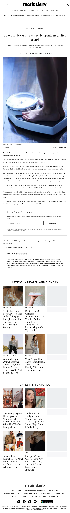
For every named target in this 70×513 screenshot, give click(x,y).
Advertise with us (30, 493)
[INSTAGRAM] (21, 254)
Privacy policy (46, 493)
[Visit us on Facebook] (29, 501)
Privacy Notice (53, 228)
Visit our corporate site (60, 506)
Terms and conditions (11, 493)
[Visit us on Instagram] (24, 501)
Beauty (23, 11)
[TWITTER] (19, 254)
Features (48, 53)
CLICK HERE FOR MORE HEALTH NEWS (17, 248)
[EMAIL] (26, 254)
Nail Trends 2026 (61, 16)
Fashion (15, 11)
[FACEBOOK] (17, 254)
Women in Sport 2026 (17, 16)
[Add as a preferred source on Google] (52, 501)
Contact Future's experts (35, 491)
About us (15, 496)
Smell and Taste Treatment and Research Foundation (44, 185)
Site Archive (17, 491)
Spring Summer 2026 (47, 16)
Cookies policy (61, 493)
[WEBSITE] (24, 254)
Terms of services (26, 228)
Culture (45, 11)
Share (7, 147)
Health (31, 11)
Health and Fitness (35, 28)
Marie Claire (23, 53)
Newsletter (63, 147)
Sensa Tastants (22, 201)
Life (38, 11)
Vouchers (54, 11)
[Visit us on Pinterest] (35, 501)
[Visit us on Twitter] (18, 501)
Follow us (55, 147)
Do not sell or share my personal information (40, 496)
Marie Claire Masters (33, 16)
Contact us (53, 491)
